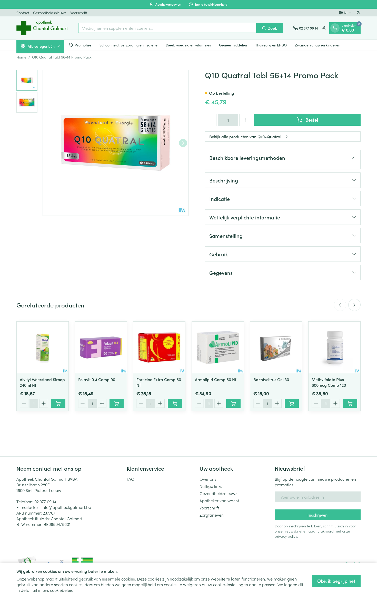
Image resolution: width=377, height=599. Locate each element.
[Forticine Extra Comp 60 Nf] (159, 347)
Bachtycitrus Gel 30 (271, 379)
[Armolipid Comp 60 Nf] (218, 347)
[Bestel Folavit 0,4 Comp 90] (117, 403)
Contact (22, 12)
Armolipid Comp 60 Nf (215, 379)
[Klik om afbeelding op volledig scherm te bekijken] (115, 143)
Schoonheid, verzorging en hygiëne (128, 44)
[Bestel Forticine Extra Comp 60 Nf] (175, 403)
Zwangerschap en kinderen (317, 44)
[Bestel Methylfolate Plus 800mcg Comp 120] (350, 403)
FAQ (130, 479)
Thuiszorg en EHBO (271, 44)
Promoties (83, 44)
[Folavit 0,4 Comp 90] (101, 347)
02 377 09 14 (45, 501)
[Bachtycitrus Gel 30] (276, 347)
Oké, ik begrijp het (336, 581)
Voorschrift (78, 12)
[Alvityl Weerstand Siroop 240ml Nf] (42, 347)
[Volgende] (183, 143)
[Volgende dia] (354, 305)
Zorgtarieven (212, 515)
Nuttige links (211, 486)
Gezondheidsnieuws (49, 12)
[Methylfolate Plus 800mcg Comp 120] (334, 347)
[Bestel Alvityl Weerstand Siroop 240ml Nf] (58, 403)
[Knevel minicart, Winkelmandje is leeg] (335, 28)
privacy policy (286, 536)
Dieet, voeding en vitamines (188, 44)
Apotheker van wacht (219, 500)
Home (21, 57)
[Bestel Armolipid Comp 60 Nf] (233, 403)
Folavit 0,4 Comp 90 (96, 379)
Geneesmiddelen (233, 44)
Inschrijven (317, 515)
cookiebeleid (62, 590)
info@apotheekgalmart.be (66, 507)
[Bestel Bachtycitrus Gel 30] (292, 403)
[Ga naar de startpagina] (42, 28)
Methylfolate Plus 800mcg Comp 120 (329, 382)
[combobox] (167, 28)
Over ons (208, 479)
